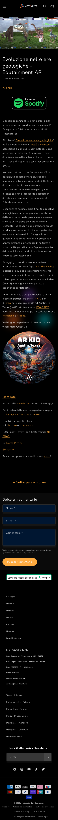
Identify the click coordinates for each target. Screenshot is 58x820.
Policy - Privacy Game (17, 715)
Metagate (9, 397)
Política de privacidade (45, 807)
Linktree (12, 425)
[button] (4, 6)
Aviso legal (43, 816)
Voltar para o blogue (31, 482)
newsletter (23, 403)
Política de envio (40, 812)
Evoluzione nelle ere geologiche (34, 140)
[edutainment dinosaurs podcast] (29, 103)
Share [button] (9, 87)
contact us (27, 425)
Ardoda (21, 315)
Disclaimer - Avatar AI (17, 722)
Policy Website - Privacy (18, 702)
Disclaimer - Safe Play (17, 729)
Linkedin (10, 603)
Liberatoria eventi (14, 736)
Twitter (36, 414)
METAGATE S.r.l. (17, 650)
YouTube (24, 414)
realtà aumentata (40, 144)
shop (47, 456)
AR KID (37, 298)
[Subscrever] (47, 757)
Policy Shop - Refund (16, 709)
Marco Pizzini (14, 443)
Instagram (12, 414)
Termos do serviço (21, 812)
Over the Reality (44, 266)
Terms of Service (14, 695)
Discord (10, 610)
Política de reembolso (22, 807)
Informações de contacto (24, 816)
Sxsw (8, 303)
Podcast (10, 624)
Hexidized (8, 315)
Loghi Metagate (13, 638)
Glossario (8, 449)
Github (9, 617)
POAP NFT (42, 307)
